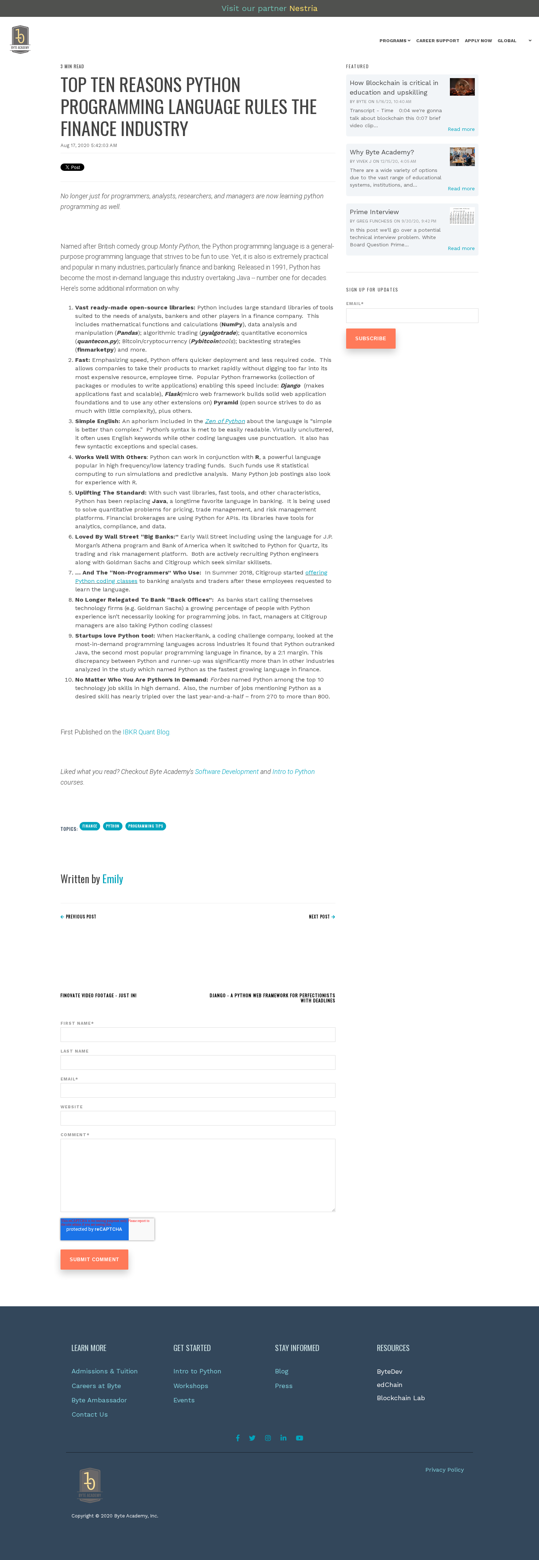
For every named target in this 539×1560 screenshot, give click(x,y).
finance (89, 826)
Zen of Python (225, 421)
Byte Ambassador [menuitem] (99, 1400)
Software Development (227, 771)
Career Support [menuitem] (437, 40)
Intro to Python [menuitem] (197, 1371)
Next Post (320, 917)
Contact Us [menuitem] (90, 1414)
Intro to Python (293, 771)
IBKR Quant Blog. (146, 732)
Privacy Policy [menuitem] (444, 1469)
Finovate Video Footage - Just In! (98, 995)
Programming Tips (145, 826)
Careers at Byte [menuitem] (96, 1386)
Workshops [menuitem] (190, 1386)
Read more (461, 129)
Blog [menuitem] (282, 1371)
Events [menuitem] (184, 1400)
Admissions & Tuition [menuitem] (105, 1371)
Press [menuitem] (284, 1386)
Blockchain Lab (401, 1398)
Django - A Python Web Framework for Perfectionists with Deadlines (273, 997)
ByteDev (389, 1371)
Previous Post (80, 917)
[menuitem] (395, 41)
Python (113, 826)
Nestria (303, 8)
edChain (390, 1384)
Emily (112, 878)
